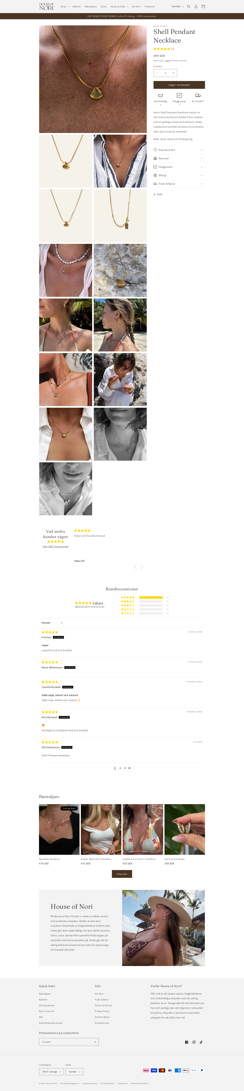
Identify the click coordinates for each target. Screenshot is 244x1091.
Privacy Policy (102, 1011)
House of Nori (52, 1083)
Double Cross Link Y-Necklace (139, 859)
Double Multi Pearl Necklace (96, 859)
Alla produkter (47, 1005)
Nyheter (43, 999)
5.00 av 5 (98, 603)
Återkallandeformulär (51, 1022)
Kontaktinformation (140, 1083)
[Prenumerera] (95, 1042)
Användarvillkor (108, 1083)
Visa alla (122, 874)
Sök (41, 1016)
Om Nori (99, 993)
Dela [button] (159, 194)
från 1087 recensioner (56, 546)
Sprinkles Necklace (49, 859)
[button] (65, 6)
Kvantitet (158, 66)
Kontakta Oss (102, 1022)
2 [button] (120, 768)
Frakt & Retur (102, 999)
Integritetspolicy (89, 1083)
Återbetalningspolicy (70, 1083)
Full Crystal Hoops (174, 859)
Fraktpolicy (123, 1083)
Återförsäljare (102, 1016)
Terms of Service (103, 1005)
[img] (55, 541)
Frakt (167, 60)
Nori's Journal (46, 1011)
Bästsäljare (45, 993)
